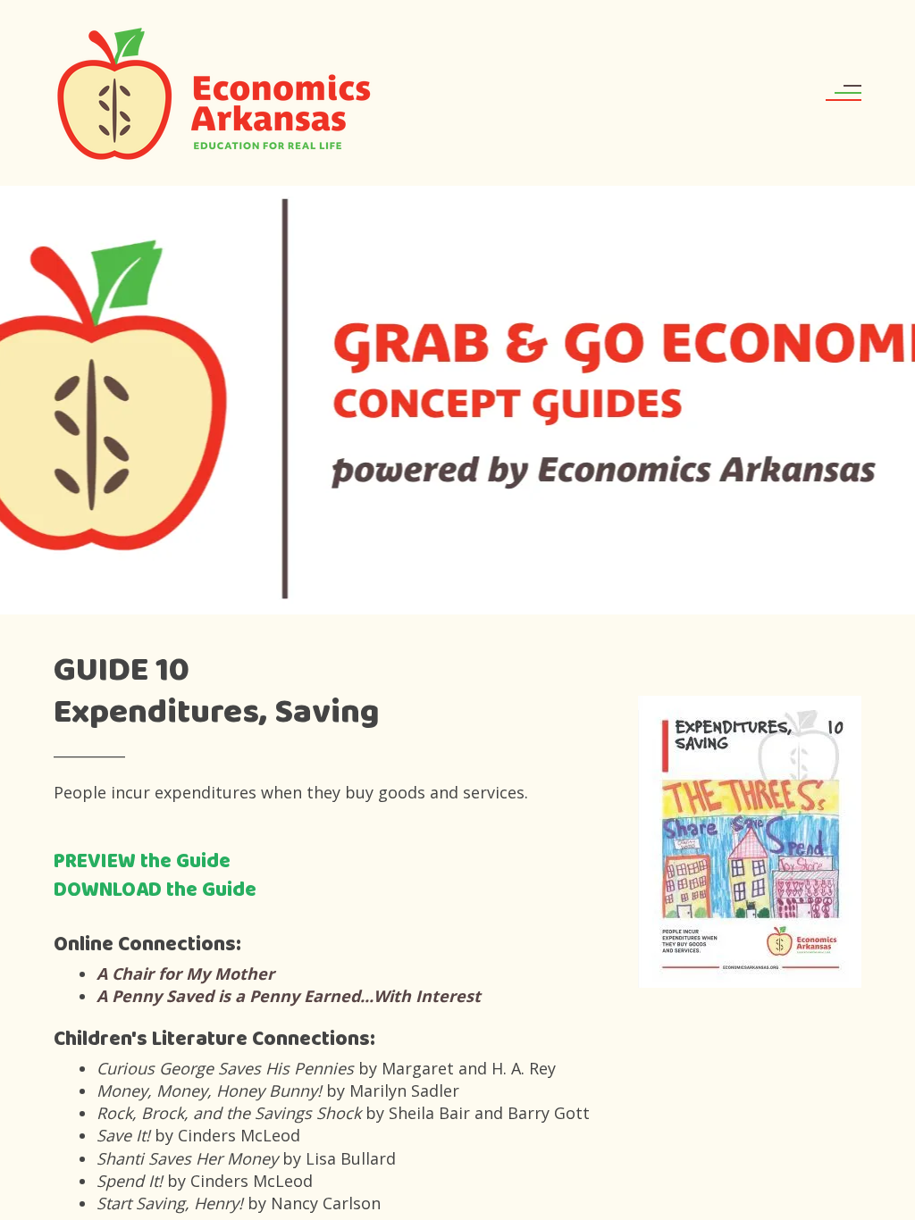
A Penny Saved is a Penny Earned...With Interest (289, 996)
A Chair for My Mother (185, 973)
